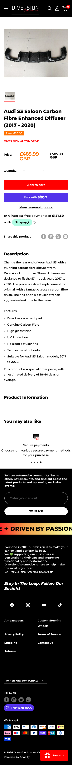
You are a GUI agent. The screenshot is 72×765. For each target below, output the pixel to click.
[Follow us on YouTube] (21, 699)
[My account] (57, 8)
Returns (10, 651)
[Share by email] (65, 236)
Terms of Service (49, 634)
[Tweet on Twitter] (58, 236)
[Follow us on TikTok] (28, 699)
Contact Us (45, 643)
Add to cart (36, 185)
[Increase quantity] (44, 171)
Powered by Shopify (17, 756)
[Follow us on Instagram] (14, 699)
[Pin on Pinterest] (51, 236)
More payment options (36, 207)
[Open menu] (6, 8)
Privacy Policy (14, 634)
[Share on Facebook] (43, 236)
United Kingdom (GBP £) (22, 680)
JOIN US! (36, 511)
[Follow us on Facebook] (6, 699)
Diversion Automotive (21, 141)
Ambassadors (14, 620)
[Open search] (50, 8)
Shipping (10, 643)
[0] (65, 8)
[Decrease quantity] (24, 171)
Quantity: (10, 170)
